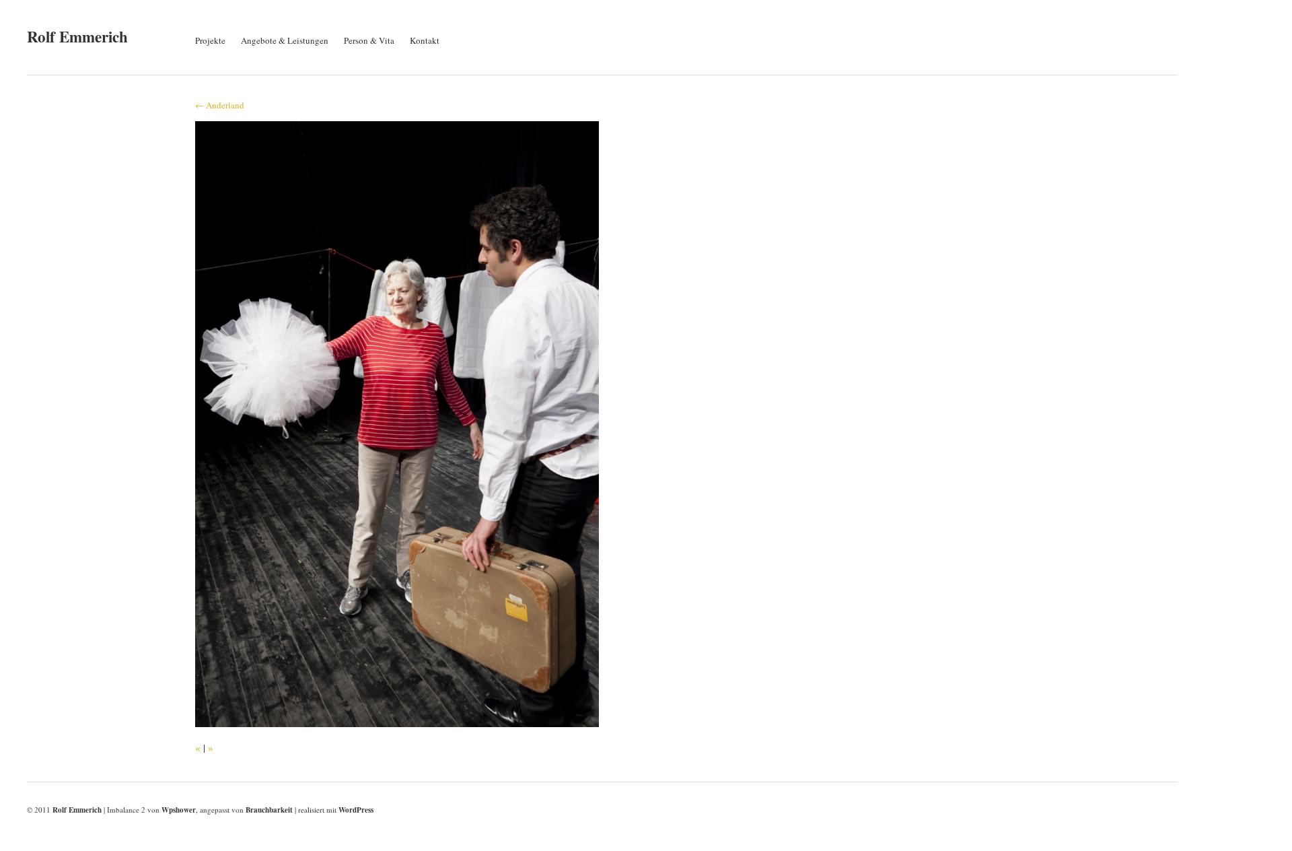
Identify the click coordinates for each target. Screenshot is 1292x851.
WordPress (355, 810)
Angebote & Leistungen (284, 40)
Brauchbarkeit (269, 810)
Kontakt (424, 40)
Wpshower (179, 810)
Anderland (219, 105)
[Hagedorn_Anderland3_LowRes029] (397, 723)
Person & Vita (369, 40)
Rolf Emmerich (77, 36)
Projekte (210, 40)
